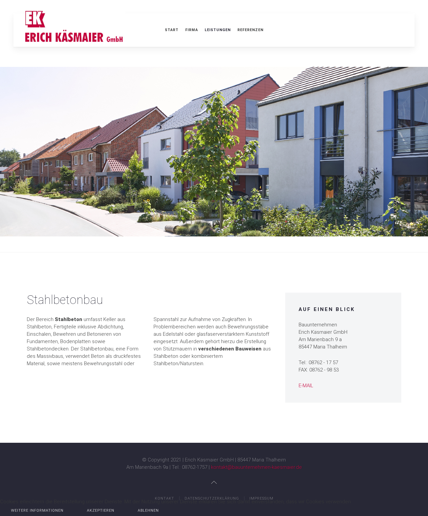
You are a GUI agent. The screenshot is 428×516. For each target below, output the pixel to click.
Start (172, 30)
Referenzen (250, 30)
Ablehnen (148, 510)
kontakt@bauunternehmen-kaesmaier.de (256, 467)
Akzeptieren (100, 510)
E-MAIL (306, 386)
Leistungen (218, 30)
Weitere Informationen (37, 510)
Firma (191, 30)
